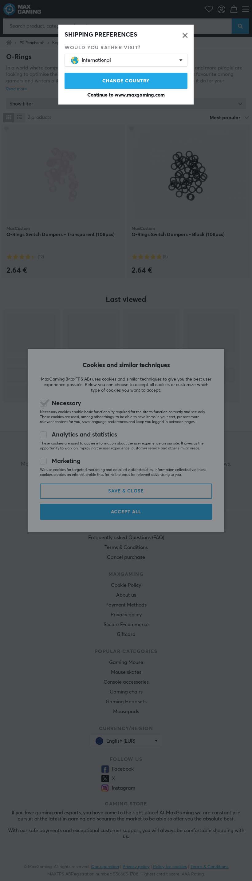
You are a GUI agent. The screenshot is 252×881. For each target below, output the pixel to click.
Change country (126, 81)
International (96, 60)
